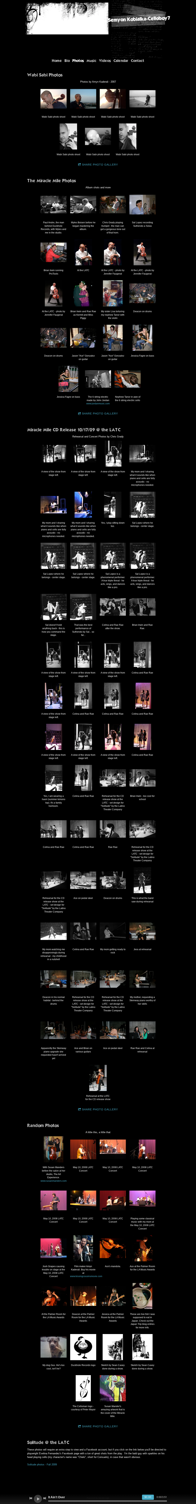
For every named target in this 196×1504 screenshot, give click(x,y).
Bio (67, 61)
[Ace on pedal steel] (83, 880)
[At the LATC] (83, 252)
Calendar (121, 61)
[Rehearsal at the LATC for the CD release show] (98, 1078)
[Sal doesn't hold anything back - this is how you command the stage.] (53, 607)
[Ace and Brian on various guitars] (83, 1030)
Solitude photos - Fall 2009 (42, 1464)
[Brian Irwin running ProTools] (53, 252)
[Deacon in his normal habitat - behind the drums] (53, 979)
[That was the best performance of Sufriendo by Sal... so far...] (83, 607)
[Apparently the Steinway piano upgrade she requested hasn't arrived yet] (53, 1030)
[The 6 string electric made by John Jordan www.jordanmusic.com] (98, 379)
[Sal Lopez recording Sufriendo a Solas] (142, 204)
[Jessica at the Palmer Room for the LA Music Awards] (113, 1296)
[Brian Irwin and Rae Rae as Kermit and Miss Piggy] (83, 293)
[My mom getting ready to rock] (113, 931)
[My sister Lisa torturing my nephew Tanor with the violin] (113, 293)
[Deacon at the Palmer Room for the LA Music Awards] (83, 1296)
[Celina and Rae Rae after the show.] (113, 607)
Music (91, 61)
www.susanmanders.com (54, 1181)
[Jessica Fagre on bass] (142, 338)
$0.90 (148, 1497)
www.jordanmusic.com (98, 403)
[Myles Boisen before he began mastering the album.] (83, 204)
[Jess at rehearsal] (142, 931)
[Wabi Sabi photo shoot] (53, 99)
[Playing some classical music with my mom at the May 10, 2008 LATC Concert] (142, 1200)
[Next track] (44, 1498)
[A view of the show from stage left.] (53, 453)
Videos (105, 61)
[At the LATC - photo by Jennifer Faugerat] (113, 252)
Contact (137, 61)
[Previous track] (31, 1498)
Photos (78, 61)
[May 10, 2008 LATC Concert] (83, 1149)
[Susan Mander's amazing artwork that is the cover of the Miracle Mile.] (113, 1388)
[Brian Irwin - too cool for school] (142, 778)
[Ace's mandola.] (113, 1248)
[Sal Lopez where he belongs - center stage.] (142, 505)
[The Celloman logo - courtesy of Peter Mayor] (83, 1388)
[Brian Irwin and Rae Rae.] (142, 607)
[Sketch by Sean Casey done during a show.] (113, 1347)
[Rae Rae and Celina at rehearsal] (142, 1030)
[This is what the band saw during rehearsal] (142, 880)
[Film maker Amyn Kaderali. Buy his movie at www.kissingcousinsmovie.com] (83, 1248)
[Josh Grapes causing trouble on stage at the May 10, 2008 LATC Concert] (53, 1248)
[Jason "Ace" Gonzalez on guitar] (83, 338)
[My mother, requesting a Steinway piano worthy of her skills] (142, 979)
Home (57, 61)
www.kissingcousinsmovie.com (86, 1276)
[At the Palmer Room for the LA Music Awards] (53, 1296)
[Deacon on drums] (142, 293)
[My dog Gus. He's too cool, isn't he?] (53, 1347)
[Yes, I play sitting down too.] (113, 505)
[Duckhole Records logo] (83, 1347)
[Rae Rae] (113, 829)
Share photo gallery (100, 164)
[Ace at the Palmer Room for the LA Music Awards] (142, 1248)
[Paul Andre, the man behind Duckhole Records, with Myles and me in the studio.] (53, 204)
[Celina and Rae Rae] (142, 655)
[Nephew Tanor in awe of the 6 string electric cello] (127, 379)
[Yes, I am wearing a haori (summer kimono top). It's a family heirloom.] (53, 778)
